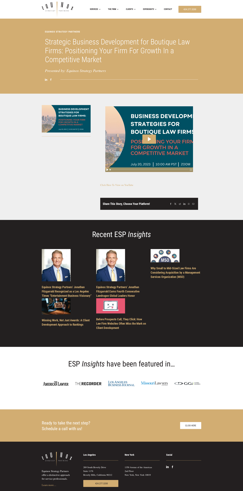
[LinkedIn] (184, 204)
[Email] (193, 204)
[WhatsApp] (189, 204)
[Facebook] (170, 204)
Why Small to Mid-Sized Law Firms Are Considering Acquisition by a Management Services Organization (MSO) (175, 273)
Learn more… (49, 485)
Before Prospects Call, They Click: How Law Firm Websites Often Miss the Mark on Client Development (121, 324)
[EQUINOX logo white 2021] (57, 453)
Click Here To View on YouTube (116, 185)
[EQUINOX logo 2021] (57, 2)
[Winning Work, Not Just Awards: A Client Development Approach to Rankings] (56, 306)
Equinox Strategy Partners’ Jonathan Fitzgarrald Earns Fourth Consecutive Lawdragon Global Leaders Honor (117, 291)
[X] (175, 204)
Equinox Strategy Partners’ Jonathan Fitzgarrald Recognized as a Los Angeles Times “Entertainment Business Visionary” (67, 291)
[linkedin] (46, 79)
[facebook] (51, 79)
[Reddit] (180, 204)
